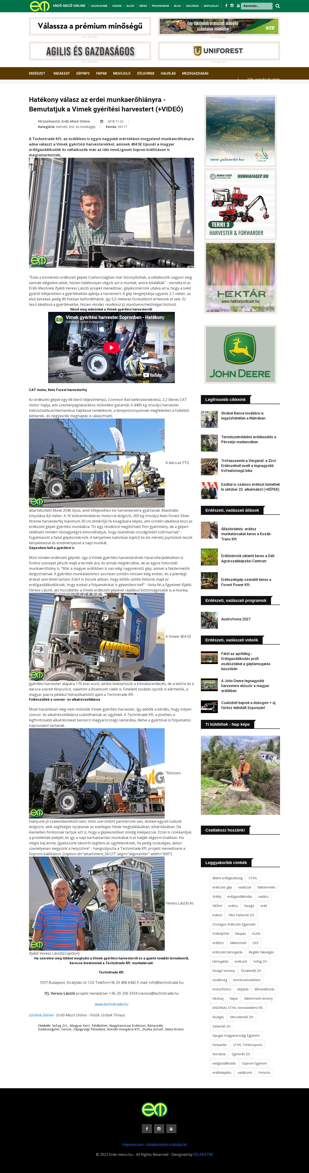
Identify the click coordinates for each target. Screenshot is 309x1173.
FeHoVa (264, 1072)
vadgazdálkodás (224, 1063)
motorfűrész (221, 989)
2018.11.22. (115, 121)
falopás (240, 933)
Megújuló (122, 73)
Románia (219, 1054)
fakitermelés (266, 887)
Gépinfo (83, 73)
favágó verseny (223, 970)
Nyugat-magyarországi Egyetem (236, 1035)
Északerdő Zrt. (251, 970)
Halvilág (168, 73)
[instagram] (233, 5)
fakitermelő (238, 943)
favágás (218, 1017)
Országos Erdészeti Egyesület (234, 924)
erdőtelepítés (221, 1072)
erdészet (241, 961)
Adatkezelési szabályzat (167, 1144)
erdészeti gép (222, 887)
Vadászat (61, 73)
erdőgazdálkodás (239, 896)
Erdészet (37, 73)
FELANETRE (203, 1154)
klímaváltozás (265, 989)
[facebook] (226, 5)
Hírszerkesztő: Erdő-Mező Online (64, 121)
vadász (263, 896)
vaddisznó (245, 1072)
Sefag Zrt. (60, 1025)
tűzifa (256, 933)
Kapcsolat (211, 5)
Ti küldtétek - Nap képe (227, 724)
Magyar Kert (80, 1025)
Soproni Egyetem (254, 1063)
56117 (122, 127)
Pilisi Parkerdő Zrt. (241, 915)
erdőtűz (218, 943)
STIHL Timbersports (247, 1045)
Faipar (101, 73)
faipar (234, 998)
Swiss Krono (174, 1029)
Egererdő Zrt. (241, 1054)
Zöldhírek (145, 73)
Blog (177, 5)
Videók (116, 5)
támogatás (220, 961)
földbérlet (100, 1025)
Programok (160, 5)
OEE (255, 943)
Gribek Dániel (42, 1015)
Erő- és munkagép (82, 127)
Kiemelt (61, 127)
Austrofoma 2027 (235, 619)
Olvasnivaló (42, 90)
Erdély (216, 896)
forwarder (219, 1045)
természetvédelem (247, 980)
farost (66, 1029)
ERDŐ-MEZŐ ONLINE (69, 5)
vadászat (244, 887)
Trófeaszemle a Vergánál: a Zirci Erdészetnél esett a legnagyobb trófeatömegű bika (248, 466)
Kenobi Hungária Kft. (124, 1029)
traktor (217, 915)
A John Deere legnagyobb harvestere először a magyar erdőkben (245, 686)
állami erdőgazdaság (227, 878)
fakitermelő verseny (258, 998)
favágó (249, 906)
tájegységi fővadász (89, 1029)
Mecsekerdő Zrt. (242, 1017)
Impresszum (132, 1144)
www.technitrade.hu (111, 1004)
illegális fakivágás (261, 952)
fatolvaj (217, 998)
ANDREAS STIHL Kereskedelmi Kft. (237, 1008)
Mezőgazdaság (195, 73)
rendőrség (219, 980)
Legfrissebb (99, 5)
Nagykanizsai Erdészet (127, 1025)
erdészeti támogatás (227, 952)
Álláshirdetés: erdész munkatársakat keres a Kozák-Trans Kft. (246, 534)
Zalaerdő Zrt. (221, 1026)
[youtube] (238, 5)
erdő (263, 906)
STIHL (253, 878)
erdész (233, 906)
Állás (130, 5)
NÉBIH (217, 906)
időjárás (243, 989)
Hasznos (192, 5)
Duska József (153, 1029)
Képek (143, 5)
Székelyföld (220, 933)
